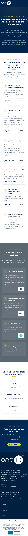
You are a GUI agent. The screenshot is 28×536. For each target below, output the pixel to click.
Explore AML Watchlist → (10, 181)
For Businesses (12, 486)
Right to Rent (22, 476)
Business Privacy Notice (15, 492)
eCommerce (3, 476)
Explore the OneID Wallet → (9, 161)
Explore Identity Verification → (8, 101)
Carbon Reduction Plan (21, 506)
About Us (3, 506)
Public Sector (12, 478)
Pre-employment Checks (13, 476)
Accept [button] (10, 533)
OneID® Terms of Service (15, 496)
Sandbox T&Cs (4, 500)
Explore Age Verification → (8, 205)
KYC (14, 474)
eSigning (25, 474)
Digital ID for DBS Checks (6, 472)
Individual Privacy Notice (7, 494)
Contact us (16, 494)
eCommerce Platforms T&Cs (7, 498)
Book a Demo (13, 444)
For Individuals (4, 486)
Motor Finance (4, 478)
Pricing (3, 515)
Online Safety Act (5, 480)
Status (7, 492)
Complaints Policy (5, 496)
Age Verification (17, 472)
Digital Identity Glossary (6, 474)
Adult (17, 478)
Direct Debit (19, 474)
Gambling (12, 480)
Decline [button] (17, 533)
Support (3, 492)
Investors (13, 506)
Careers (8, 506)
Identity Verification (5, 470)
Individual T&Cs (18, 498)
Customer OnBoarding (16, 470)
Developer (4, 510)
